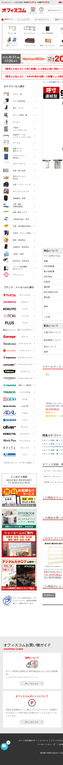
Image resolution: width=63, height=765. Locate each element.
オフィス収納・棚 (51, 440)
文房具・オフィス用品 (22, 233)
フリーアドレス (29, 33)
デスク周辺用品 (47, 33)
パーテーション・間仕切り (19, 157)
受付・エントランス (47, 45)
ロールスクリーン (42, 19)
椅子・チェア (12, 45)
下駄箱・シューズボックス (20, 129)
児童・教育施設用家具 (22, 226)
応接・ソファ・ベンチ (22, 184)
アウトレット (18, 275)
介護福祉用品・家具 (21, 219)
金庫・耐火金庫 (19, 171)
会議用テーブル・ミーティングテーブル (22, 136)
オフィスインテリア (21, 191)
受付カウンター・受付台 (20, 177)
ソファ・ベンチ (29, 45)
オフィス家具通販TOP (27, 740)
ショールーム (43, 740)
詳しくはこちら (31, 683)
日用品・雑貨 (18, 254)
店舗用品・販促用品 (21, 247)
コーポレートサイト (45, 744)
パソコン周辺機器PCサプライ (20, 268)
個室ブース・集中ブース (18, 150)
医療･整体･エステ (20, 212)
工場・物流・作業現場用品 (18, 205)
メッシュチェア (23, 19)
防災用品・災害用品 (21, 261)
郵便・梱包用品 (19, 240)
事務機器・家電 (19, 198)
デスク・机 (12, 33)
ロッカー (16, 122)
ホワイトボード (19, 164)
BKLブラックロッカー (52, 476)
